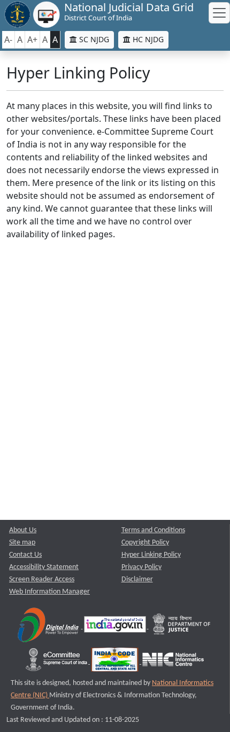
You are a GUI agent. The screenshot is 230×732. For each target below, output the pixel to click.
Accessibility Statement (44, 567)
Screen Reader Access (41, 579)
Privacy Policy (141, 567)
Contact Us (25, 554)
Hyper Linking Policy (151, 554)
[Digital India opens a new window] (49, 626)
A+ (32, 39)
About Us (22, 530)
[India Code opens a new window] (115, 661)
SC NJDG (93, 39)
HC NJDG (147, 39)
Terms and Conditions (153, 530)
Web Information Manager (49, 591)
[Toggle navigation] (219, 13)
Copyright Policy (145, 542)
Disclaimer (137, 579)
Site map (22, 542)
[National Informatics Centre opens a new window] (173, 661)
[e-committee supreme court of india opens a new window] (57, 661)
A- (8, 39)
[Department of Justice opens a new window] (182, 626)
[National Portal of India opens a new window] (116, 626)
